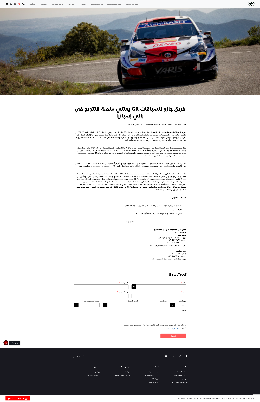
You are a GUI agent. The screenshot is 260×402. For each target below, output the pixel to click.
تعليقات (183, 310)
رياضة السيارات (57, 4)
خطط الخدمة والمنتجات (151, 375)
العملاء (83, 4)
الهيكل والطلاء (154, 382)
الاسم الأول (124, 282)
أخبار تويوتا (97, 371)
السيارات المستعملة (114, 4)
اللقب (184, 282)
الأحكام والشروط (172, 328)
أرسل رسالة (14, 343)
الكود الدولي (182, 301)
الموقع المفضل (133, 301)
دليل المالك (155, 378)
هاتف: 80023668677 (122, 375)
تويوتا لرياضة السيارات (93, 375)
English (32, 4)
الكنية (184, 292)
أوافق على (175, 328)
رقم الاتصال (163, 301)
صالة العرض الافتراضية (180, 382)
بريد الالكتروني (123, 292)
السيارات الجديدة (132, 4)
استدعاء (44, 4)
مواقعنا (127, 371)
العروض (71, 4)
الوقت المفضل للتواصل (91, 301)
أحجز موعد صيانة (97, 4)
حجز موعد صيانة (153, 371)
